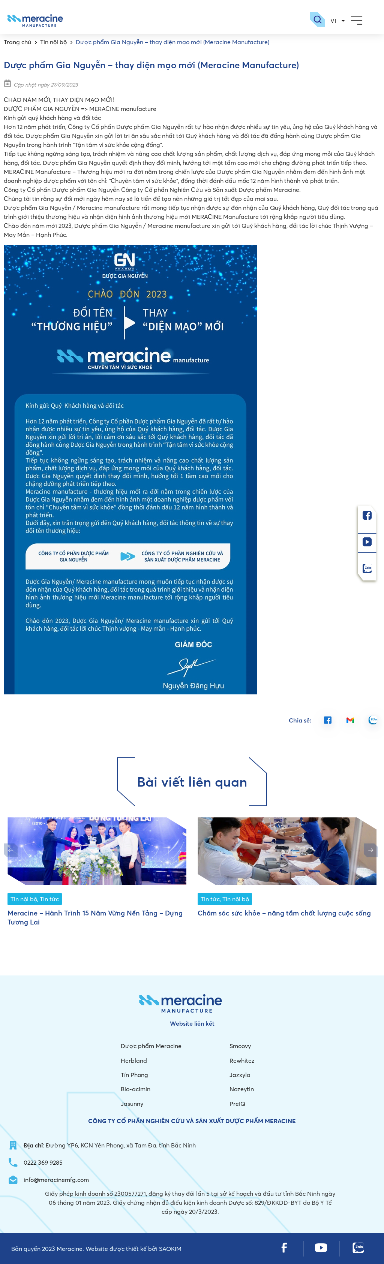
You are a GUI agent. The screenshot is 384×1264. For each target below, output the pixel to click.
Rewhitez (242, 1060)
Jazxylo (240, 1075)
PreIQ (237, 1103)
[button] (357, 21)
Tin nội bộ (53, 42)
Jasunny (132, 1103)
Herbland (134, 1060)
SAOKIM (170, 1248)
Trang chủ (17, 42)
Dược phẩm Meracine (151, 1046)
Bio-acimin (135, 1089)
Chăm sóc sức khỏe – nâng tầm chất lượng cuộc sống (284, 913)
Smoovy (240, 1046)
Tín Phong (134, 1075)
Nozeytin (242, 1089)
